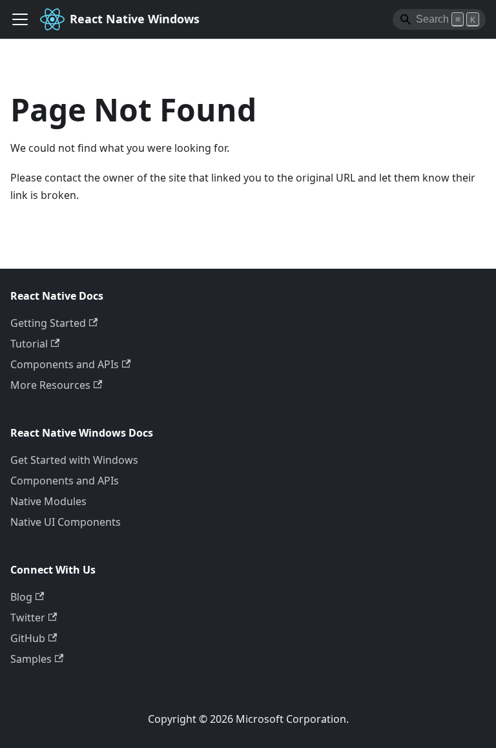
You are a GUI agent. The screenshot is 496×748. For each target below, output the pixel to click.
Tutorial (29, 344)
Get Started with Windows (74, 460)
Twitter (27, 617)
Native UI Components (65, 522)
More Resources (50, 385)
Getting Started (48, 323)
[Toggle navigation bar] (20, 19)
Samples (31, 659)
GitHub (27, 638)
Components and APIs (64, 364)
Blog (21, 597)
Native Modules (48, 501)
